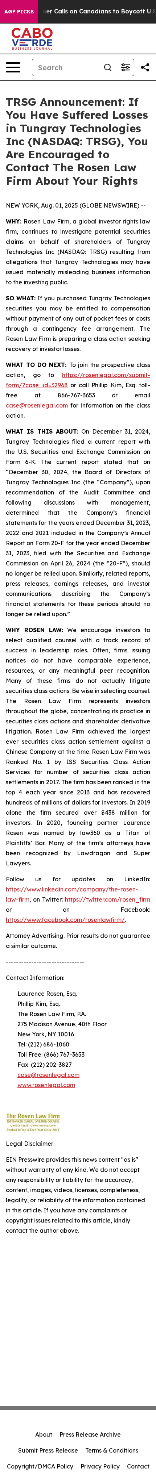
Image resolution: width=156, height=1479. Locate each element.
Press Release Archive (90, 1434)
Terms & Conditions (111, 1450)
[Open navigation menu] (13, 67)
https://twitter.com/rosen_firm (107, 899)
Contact (138, 1466)
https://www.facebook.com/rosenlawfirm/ (65, 919)
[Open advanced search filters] (125, 67)
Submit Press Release (48, 1450)
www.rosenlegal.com (46, 1085)
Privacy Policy (100, 1466)
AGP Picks (19, 11)
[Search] (107, 67)
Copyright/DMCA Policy (40, 1466)
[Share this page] (145, 67)
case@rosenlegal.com (37, 405)
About (43, 1434)
